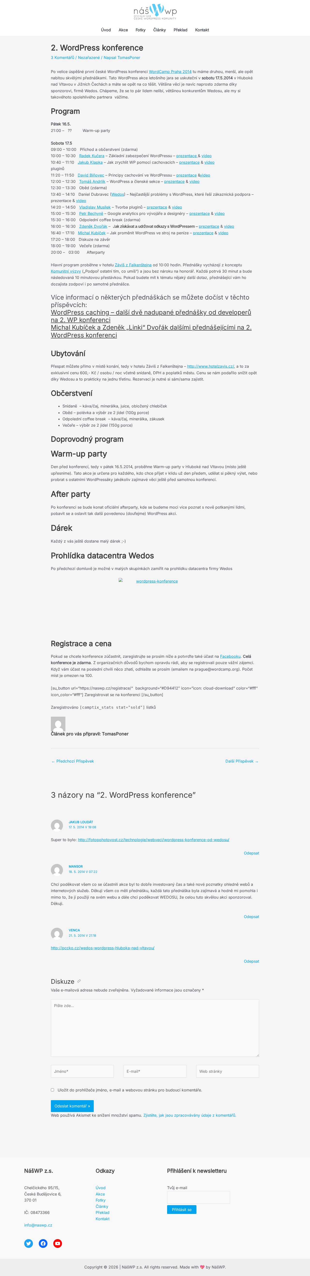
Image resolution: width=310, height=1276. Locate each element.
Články (159, 29)
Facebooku (230, 656)
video (207, 155)
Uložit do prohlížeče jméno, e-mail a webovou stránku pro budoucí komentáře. (130, 1090)
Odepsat (251, 853)
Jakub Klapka (90, 162)
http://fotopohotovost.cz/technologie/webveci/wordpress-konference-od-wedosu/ (153, 839)
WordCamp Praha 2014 (170, 71)
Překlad (180, 29)
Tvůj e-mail (177, 1187)
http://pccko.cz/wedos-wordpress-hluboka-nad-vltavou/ (103, 947)
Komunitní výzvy (66, 271)
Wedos (117, 194)
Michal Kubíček (92, 232)
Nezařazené (89, 57)
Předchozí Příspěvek (72, 761)
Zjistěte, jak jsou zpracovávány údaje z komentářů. (189, 1115)
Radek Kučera (91, 155)
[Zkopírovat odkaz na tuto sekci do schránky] (79, 981)
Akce (123, 29)
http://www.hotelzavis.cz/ (210, 366)
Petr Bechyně (91, 213)
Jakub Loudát (81, 822)
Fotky (141, 29)
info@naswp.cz (38, 1225)
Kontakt (202, 29)
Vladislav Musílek (95, 207)
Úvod (106, 29)
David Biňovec (91, 175)
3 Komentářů (62, 57)
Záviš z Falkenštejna (133, 264)
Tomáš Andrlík (92, 181)
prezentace (187, 155)
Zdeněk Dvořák (93, 226)
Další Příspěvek (242, 761)
